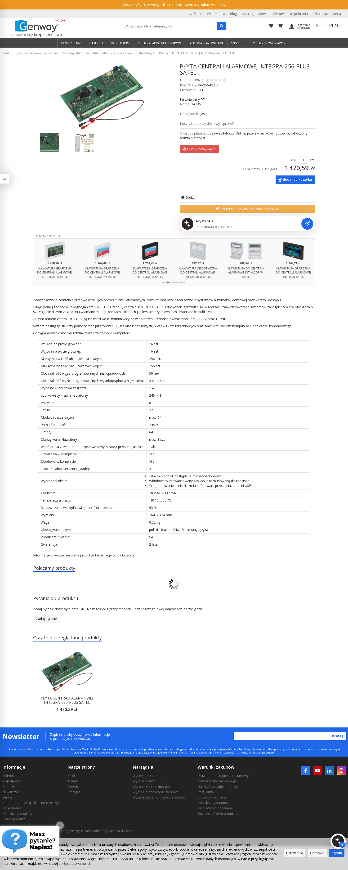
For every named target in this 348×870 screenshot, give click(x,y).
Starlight (73, 792)
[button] (163, 282)
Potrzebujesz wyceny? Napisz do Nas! (249, 208)
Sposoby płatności (212, 797)
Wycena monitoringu (148, 775)
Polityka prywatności (213, 802)
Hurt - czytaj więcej (201, 149)
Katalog (248, 13)
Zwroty (278, 13)
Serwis (263, 13)
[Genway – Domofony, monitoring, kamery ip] (34, 28)
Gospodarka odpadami (215, 808)
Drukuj (190, 197)
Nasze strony (81, 767)
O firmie (196, 13)
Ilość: (293, 160)
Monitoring (60, 831)
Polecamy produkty (54, 568)
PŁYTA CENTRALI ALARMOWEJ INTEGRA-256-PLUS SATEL (67, 700)
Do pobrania (298, 13)
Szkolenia (319, 13)
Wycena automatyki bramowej (156, 792)
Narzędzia (143, 767)
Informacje (13, 767)
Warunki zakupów (216, 767)
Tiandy (72, 781)
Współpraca (216, 13)
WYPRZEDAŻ (71, 42)
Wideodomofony (96, 831)
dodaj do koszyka (297, 179)
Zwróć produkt (13, 819)
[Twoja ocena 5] (224, 80)
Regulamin (206, 792)
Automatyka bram (121, 831)
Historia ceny (190, 99)
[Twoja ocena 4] (220, 80)
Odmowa (317, 853)
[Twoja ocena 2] (212, 80)
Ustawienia (294, 853)
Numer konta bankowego (217, 781)
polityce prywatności (74, 863)
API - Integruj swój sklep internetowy (30, 802)
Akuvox (73, 786)
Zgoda (336, 853)
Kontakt (338, 13)
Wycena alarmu (144, 781)
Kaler (71, 775)
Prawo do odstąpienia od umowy (223, 775)
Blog (233, 13)
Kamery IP (76, 831)
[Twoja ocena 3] (216, 80)
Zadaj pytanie (46, 618)
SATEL (202, 90)
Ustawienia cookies (17, 813)
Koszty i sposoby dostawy (218, 786)
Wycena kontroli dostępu (152, 786)
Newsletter (10, 792)
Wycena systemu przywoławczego (159, 797)
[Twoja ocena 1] (207, 80)
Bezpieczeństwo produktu (218, 813)
